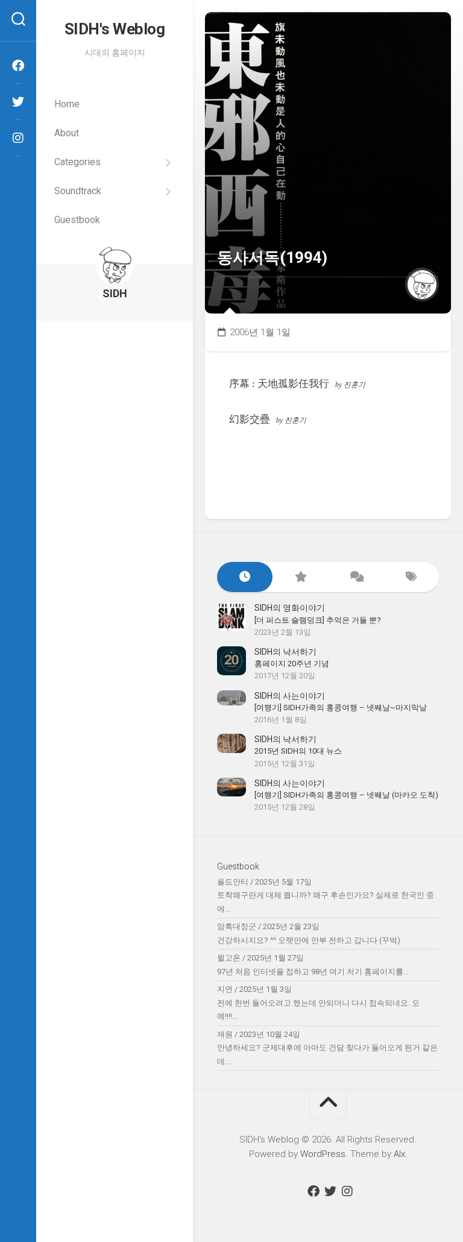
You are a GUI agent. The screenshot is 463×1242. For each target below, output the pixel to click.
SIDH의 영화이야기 (289, 608)
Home (67, 104)
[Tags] (411, 577)
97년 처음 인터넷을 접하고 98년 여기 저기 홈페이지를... (313, 971)
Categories (77, 162)
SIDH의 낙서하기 (285, 652)
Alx (399, 1154)
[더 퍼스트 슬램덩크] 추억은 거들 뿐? (317, 620)
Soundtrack (77, 191)
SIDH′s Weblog (115, 29)
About (66, 133)
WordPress (322, 1154)
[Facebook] (18, 66)
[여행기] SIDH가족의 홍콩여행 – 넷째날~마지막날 (340, 707)
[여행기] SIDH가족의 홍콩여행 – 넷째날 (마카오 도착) (346, 794)
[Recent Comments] (355, 577)
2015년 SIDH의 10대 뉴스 (298, 750)
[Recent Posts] (244, 577)
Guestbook (77, 219)
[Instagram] (18, 138)
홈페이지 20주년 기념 (291, 663)
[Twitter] (18, 102)
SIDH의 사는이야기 (289, 696)
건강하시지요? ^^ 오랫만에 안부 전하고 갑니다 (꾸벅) (308, 940)
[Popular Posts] (300, 577)
